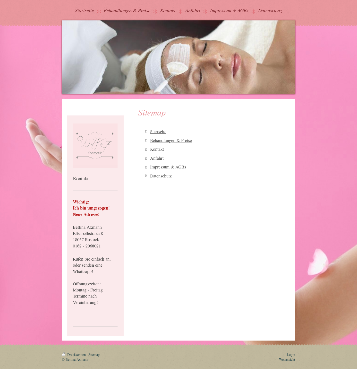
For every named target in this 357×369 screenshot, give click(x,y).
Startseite (158, 131)
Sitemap (94, 354)
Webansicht (287, 359)
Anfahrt (157, 158)
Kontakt (157, 149)
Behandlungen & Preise (171, 140)
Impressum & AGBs (168, 167)
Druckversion (76, 354)
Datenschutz (161, 176)
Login (291, 354)
